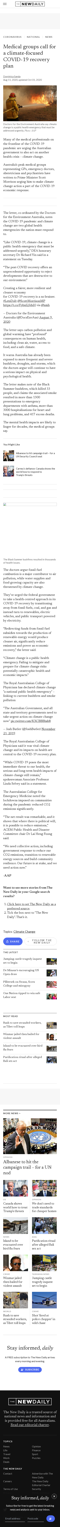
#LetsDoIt (10, 301)
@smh (45, 305)
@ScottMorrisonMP (31, 301)
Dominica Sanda (11, 76)
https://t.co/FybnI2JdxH (19, 305)
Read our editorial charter (30, 1425)
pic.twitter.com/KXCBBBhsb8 (31, 721)
